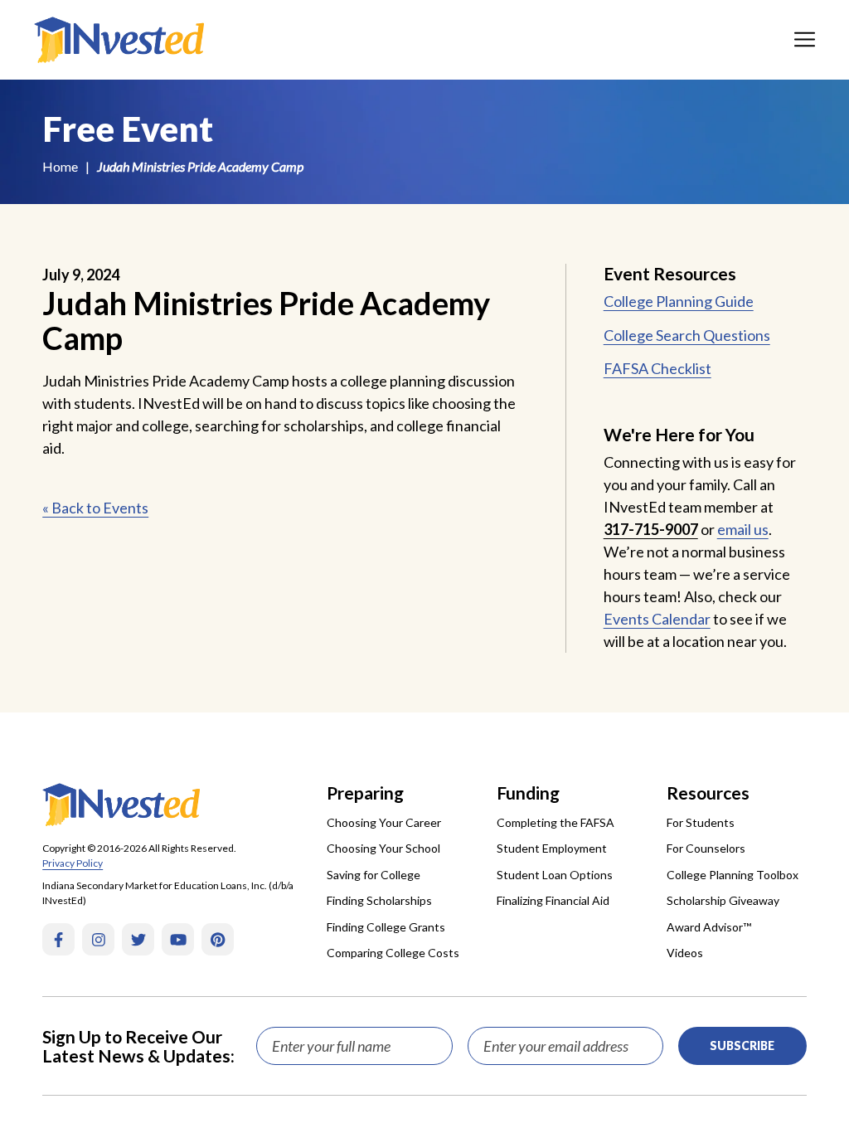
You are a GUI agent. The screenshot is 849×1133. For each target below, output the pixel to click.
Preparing (365, 792)
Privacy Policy (72, 863)
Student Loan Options (555, 875)
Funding (528, 792)
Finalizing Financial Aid (553, 900)
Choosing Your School (383, 848)
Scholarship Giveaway (723, 900)
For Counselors (706, 848)
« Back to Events (95, 507)
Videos (685, 953)
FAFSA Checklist (657, 368)
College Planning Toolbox (732, 875)
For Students (701, 822)
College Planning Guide (679, 301)
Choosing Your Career (384, 822)
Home (60, 166)
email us (743, 529)
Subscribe (742, 1045)
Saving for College (373, 875)
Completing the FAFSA (555, 822)
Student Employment (552, 848)
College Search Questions (687, 335)
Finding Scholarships (379, 900)
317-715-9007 (651, 529)
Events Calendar (657, 619)
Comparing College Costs (393, 953)
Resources (708, 792)
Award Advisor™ (709, 927)
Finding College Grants (386, 927)
